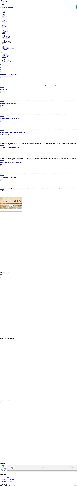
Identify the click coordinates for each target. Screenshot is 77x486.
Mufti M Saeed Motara (6, 37)
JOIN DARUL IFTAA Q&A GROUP (6, 60)
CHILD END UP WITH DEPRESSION (6, 61)
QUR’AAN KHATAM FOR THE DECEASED (9, 74)
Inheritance (4, 22)
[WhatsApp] (38, 69)
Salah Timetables (5, 31)
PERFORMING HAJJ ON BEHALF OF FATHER (10, 118)
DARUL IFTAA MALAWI (7, 484)
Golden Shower (4, 57)
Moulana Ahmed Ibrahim (6, 35)
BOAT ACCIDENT (3, 89)
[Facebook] (38, 67)
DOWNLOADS (3, 25)
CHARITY (3, 44)
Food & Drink (5, 21)
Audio (4, 29)
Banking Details (5, 45)
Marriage (4, 17)
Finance (4, 19)
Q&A (2, 10)
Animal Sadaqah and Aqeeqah (6, 55)
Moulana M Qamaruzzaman (7, 42)
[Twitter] (38, 68)
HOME (2, 9)
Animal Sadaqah (5, 47)
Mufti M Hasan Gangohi (6, 41)
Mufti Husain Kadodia (6, 34)
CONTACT (3, 4)
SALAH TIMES (4, 32)
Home (1, 62)
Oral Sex (3, 58)
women (4, 20)
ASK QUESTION (4, 3)
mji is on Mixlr (1, 472)
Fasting (4, 14)
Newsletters (5, 26)
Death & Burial (5, 23)
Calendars (4, 28)
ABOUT (3, 2)
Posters (4, 27)
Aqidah (4, 11)
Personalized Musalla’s (5, 56)
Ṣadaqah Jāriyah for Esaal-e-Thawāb (8, 48)
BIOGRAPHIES (3, 33)
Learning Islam (6, 76)
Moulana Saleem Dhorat (6, 36)
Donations (4, 46)
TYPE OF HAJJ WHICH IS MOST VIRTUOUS (9, 147)
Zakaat (4, 15)
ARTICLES (3, 24)
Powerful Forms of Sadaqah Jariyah (7, 54)
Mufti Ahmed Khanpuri (6, 38)
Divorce (4, 18)
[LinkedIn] (38, 70)
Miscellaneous (11, 76)
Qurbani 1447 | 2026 (4, 53)
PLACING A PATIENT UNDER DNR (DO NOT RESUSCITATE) (13, 132)
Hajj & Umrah (5, 16)
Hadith (4, 12)
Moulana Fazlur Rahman (6, 40)
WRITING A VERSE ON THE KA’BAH (8, 177)
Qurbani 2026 (5, 49)
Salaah (4, 13)
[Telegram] (38, 72)
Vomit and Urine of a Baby (5, 59)
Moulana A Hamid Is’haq (6, 39)
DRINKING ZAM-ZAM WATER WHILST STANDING (11, 162)
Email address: (2, 272)
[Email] (38, 71)
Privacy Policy (13, 485)
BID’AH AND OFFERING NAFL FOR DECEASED (10, 103)
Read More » (2, 87)
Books (4, 30)
